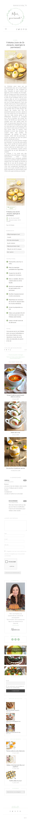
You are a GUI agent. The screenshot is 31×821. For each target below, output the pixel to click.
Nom (5, 533)
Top (25, 817)
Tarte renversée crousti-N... (13, 710)
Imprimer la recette (12, 208)
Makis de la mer (15, 432)
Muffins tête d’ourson (15, 780)
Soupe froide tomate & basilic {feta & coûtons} (15, 396)
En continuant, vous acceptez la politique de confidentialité (15, 687)
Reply (25, 480)
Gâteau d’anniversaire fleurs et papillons (15, 765)
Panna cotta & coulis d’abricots (15, 751)
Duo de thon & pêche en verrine (15, 468)
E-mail (5, 539)
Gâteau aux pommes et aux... (13, 732)
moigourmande (17, 348)
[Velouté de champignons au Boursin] (15, 717)
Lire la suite (15, 625)
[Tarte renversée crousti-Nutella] (15, 706)
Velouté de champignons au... (13, 721)
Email (7, 680)
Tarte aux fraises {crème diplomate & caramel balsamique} (16, 357)
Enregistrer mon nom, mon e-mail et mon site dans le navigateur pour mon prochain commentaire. (15, 553)
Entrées (15, 40)
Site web (6, 544)
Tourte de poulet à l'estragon (16, 354)
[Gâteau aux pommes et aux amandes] (15, 728)
